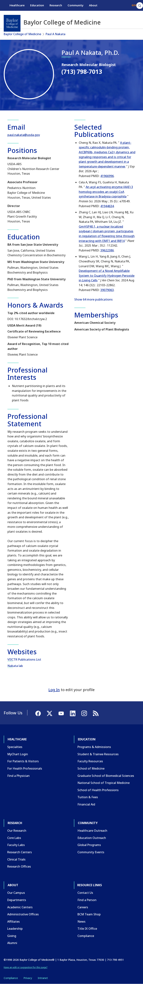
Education (37, 5)
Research (56, 5)
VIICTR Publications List (24, 659)
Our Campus (16, 893)
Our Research (16, 831)
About (93, 5)
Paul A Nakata (55, 34)
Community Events (90, 852)
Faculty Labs (16, 845)
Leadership (15, 929)
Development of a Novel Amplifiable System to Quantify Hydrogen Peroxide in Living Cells (106, 275)
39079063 (107, 290)
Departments (16, 900)
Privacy (27, 978)
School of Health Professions (98, 790)
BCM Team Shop (89, 914)
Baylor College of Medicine (22, 34)
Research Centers (19, 852)
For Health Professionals (24, 768)
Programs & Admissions (94, 747)
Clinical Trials (16, 859)
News (81, 921)
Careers (82, 907)
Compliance (85, 936)
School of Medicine (90, 768)
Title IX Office (87, 929)
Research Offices (19, 866)
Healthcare (17, 5)
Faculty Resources (90, 761)
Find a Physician (18, 776)
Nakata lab (15, 666)
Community (75, 5)
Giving (11, 936)
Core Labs (14, 838)
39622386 (107, 250)
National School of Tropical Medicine (103, 783)
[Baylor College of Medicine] (12, 23)
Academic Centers (20, 907)
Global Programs (89, 845)
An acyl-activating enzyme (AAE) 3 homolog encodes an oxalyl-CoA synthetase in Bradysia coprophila (106, 191)
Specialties (14, 747)
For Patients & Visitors (23, 761)
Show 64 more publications (93, 299)
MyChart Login (17, 754)
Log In (54, 689)
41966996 (107, 176)
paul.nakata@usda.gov (23, 135)
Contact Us (85, 893)
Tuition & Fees (87, 797)
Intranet (43, 978)
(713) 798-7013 (81, 72)
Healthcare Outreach (92, 831)
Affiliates (13, 921)
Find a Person (86, 900)
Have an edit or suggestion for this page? (25, 967)
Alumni (12, 943)
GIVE (134, 5)
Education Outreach (91, 838)
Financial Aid (86, 804)
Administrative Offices (23, 914)
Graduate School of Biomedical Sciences (105, 776)
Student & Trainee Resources (98, 754)
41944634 (107, 206)
